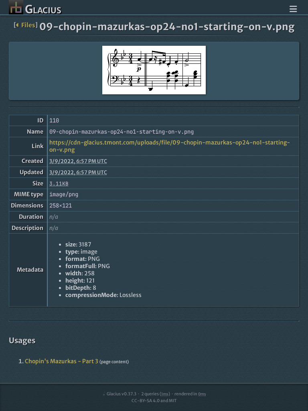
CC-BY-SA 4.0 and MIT (154, 400)
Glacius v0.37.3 (121, 394)
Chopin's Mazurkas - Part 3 (61, 361)
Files (28, 25)
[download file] (154, 71)
